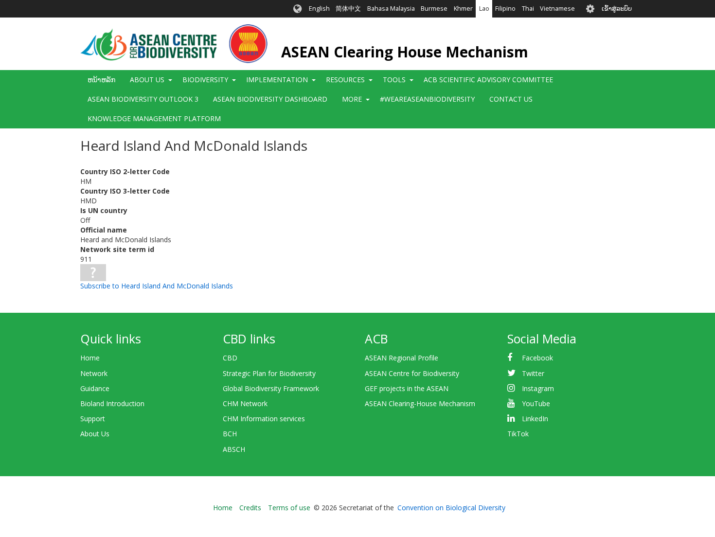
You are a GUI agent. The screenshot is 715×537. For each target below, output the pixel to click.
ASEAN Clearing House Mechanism (404, 52)
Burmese (434, 8)
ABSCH (234, 449)
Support (92, 418)
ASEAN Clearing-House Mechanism (420, 403)
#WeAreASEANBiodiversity (427, 99)
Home (90, 357)
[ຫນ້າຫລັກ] (174, 43)
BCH (230, 433)
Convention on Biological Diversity (451, 507)
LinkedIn (535, 418)
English (319, 8)
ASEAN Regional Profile (401, 357)
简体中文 (348, 8)
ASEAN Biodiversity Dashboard (270, 99)
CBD (230, 357)
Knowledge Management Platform (154, 118)
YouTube (536, 403)
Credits (250, 507)
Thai (528, 8)
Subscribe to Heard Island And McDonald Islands (156, 285)
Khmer (463, 8)
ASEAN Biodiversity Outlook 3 (143, 99)
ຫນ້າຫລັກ (101, 79)
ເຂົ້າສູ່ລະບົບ (617, 8)
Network (93, 373)
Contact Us (511, 99)
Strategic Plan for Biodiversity (269, 373)
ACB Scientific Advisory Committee (488, 79)
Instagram (538, 388)
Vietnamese (557, 8)
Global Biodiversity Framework (271, 388)
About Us (94, 433)
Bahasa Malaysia (391, 8)
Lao (484, 8)
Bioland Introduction (112, 403)
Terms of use (289, 507)
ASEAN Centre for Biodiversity (412, 373)
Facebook (537, 357)
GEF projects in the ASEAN (406, 388)
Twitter (533, 373)
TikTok (518, 433)
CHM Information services (264, 418)
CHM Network (245, 403)
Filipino (505, 8)
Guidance (94, 388)
